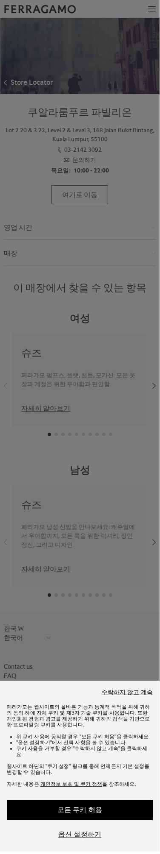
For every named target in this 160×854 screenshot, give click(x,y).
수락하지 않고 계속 (127, 692)
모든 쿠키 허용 (80, 809)
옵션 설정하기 (79, 834)
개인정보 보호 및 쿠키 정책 (71, 784)
